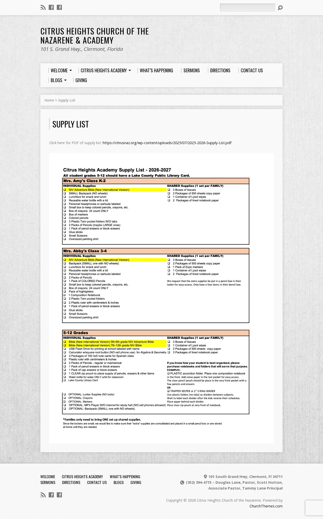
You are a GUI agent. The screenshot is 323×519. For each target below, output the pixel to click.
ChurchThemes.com (266, 506)
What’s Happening (125, 476)
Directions (71, 482)
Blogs (119, 482)
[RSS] (43, 7)
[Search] (280, 7)
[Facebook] (51, 7)
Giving (135, 482)
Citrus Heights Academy (82, 476)
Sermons (47, 482)
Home (49, 100)
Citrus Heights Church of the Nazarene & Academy (94, 35)
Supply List (66, 100)
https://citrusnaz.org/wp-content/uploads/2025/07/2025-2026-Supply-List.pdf (167, 142)
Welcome (47, 476)
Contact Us (97, 482)
